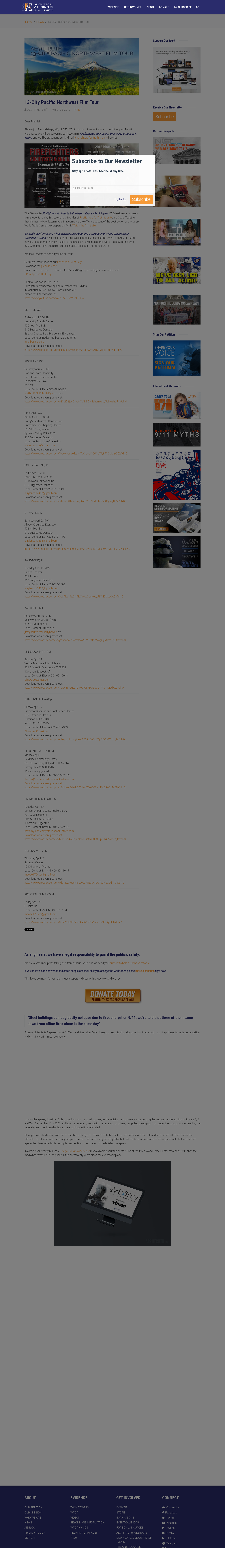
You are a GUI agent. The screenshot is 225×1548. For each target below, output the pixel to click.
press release (49, 266)
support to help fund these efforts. (129, 963)
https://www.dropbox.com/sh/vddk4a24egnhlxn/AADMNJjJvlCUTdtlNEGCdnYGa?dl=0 (74, 882)
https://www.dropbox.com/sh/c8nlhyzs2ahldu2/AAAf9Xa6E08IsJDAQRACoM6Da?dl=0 (75, 787)
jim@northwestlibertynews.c (41, 632)
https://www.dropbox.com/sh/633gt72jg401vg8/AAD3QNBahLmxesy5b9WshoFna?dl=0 (75, 401)
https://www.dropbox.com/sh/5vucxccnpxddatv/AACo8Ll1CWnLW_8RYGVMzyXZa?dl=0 (75, 453)
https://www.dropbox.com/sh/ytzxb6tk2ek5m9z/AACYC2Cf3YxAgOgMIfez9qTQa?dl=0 (75, 640)
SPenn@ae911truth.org (38, 274)
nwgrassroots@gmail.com (39, 445)
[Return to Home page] (37, 7)
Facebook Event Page (69, 262)
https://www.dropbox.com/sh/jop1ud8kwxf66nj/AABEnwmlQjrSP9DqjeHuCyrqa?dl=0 (73, 349)
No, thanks (120, 199)
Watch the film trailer (84, 225)
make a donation (145, 970)
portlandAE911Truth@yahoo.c (41, 393)
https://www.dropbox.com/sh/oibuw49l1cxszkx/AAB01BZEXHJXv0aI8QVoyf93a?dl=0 (74, 501)
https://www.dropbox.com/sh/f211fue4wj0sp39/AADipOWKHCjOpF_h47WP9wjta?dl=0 (75, 839)
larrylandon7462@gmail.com (41, 493)
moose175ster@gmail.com (40, 874)
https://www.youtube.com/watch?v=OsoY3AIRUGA (54, 298)
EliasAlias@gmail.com (37, 679)
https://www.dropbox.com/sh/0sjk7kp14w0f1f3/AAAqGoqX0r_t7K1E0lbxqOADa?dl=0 (73, 596)
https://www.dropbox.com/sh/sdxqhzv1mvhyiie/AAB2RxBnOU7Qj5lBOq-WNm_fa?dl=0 (74, 739)
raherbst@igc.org (34, 341)
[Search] (197, 7)
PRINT (78, 109)
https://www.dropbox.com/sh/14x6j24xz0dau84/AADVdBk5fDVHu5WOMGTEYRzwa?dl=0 (77, 548)
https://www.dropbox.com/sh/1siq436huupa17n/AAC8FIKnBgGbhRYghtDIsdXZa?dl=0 (74, 687)
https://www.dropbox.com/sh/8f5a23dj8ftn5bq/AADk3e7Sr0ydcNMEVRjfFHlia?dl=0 (73, 922)
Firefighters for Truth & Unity (91, 137)
